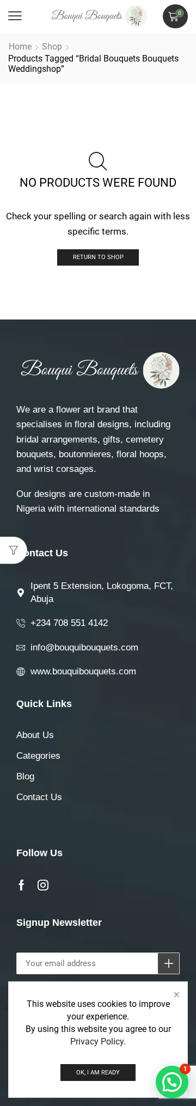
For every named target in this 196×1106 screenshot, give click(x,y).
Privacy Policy (97, 1041)
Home (20, 46)
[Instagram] (43, 885)
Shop (52, 46)
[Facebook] (21, 885)
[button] (15, 16)
